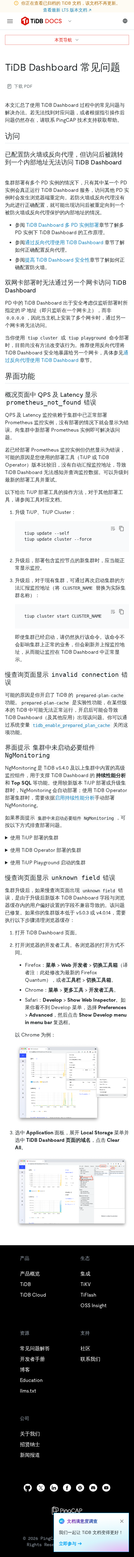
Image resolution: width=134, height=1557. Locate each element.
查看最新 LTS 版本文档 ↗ (67, 9)
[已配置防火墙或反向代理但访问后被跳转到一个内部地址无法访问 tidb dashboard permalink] (10, 170)
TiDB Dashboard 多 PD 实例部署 (62, 225)
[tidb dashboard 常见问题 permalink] (125, 67)
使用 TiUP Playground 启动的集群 (48, 863)
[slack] (80, 1487)
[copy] (121, 528)
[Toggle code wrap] (112, 528)
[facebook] (67, 1487)
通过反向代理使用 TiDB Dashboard (64, 242)
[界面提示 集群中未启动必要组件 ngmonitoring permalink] (56, 755)
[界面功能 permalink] (40, 376)
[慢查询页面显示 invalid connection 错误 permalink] (16, 682)
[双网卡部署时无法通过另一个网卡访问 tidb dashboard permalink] (41, 290)
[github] (27, 1487)
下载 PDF (23, 86)
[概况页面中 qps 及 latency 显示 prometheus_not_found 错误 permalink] (101, 402)
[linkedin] (53, 1487)
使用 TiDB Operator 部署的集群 (45, 850)
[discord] (93, 1487)
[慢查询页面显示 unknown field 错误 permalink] (120, 878)
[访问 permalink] (25, 136)
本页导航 (63, 39)
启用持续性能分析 (75, 798)
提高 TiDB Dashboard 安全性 (57, 260)
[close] (121, 1521)
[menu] (10, 21)
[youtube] (106, 1487)
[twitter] (40, 1487)
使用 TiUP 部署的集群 (34, 838)
